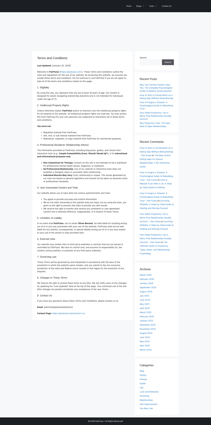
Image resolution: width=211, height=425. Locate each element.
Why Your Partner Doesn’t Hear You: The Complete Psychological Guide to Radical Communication (156, 88)
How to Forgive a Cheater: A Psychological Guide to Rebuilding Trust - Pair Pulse (156, 176)
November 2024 (148, 329)
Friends (143, 379)
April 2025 (145, 308)
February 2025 (147, 316)
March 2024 (146, 350)
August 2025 (146, 291)
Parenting (144, 396)
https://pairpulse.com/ (71, 72)
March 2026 (146, 275)
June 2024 (145, 337)
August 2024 (146, 333)
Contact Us (166, 6)
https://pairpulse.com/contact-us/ (68, 313)
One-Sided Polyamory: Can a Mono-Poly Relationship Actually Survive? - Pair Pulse (155, 218)
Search (143, 57)
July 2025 (144, 296)
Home (129, 6)
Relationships (146, 400)
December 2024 (148, 325)
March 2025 (145, 312)
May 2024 (145, 341)
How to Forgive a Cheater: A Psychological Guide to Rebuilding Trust (156, 105)
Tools (151, 6)
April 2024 (145, 345)
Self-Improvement (148, 404)
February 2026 (147, 279)
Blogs (138, 6)
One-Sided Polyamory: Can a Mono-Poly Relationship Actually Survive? (155, 116)
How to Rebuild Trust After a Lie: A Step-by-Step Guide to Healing (156, 184)
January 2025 (146, 320)
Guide (143, 383)
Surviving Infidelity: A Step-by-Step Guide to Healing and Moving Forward (157, 204)
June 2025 (145, 300)
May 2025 (144, 304)
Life (141, 387)
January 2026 (146, 283)
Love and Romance (149, 392)
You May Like (146, 408)
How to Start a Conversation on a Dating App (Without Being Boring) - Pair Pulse (156, 152)
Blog (142, 371)
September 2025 (148, 287)
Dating (143, 375)
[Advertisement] (105, 30)
